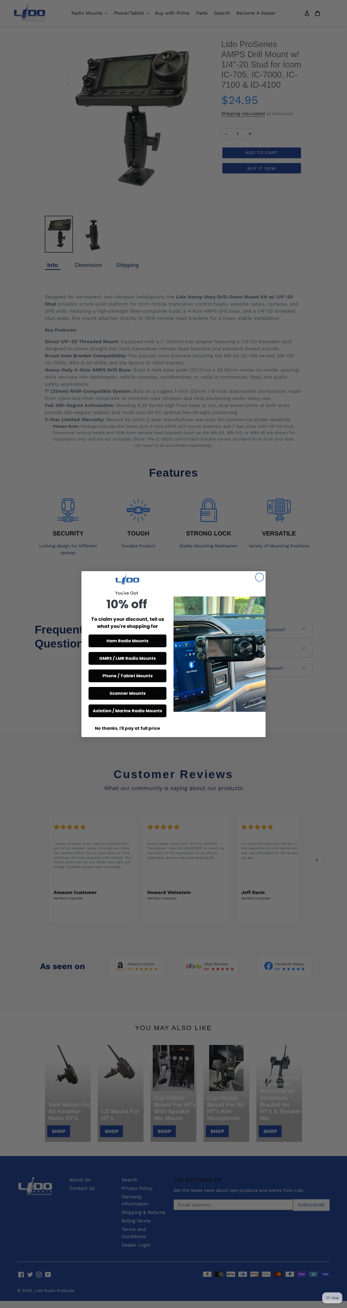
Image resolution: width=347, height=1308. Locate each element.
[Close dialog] (259, 577)
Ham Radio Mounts (127, 641)
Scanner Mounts (128, 693)
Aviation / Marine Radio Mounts (127, 711)
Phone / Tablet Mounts (127, 676)
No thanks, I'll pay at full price (127, 728)
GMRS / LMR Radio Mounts (127, 658)
